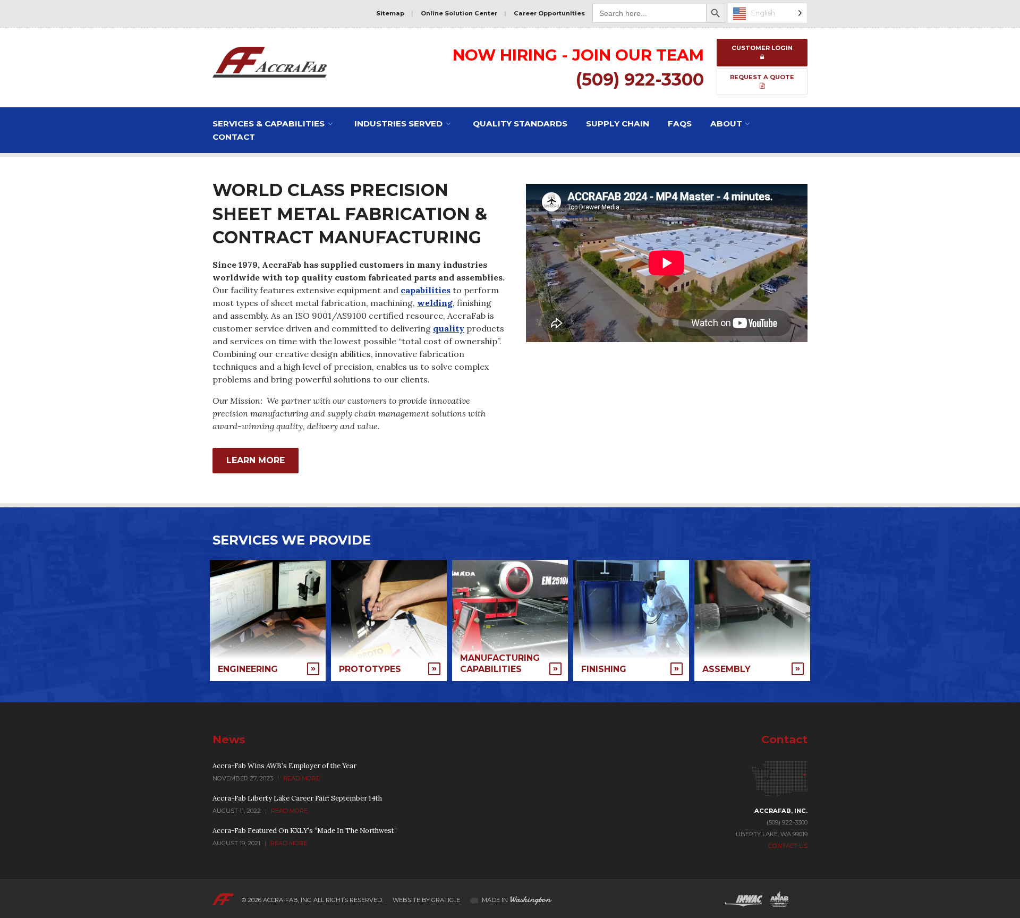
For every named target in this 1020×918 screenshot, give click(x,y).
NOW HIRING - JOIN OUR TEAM (578, 54)
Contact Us (788, 845)
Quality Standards (520, 123)
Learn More (255, 460)
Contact (233, 137)
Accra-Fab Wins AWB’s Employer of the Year (284, 765)
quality (448, 328)
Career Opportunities (549, 13)
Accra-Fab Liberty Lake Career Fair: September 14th (297, 798)
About (726, 123)
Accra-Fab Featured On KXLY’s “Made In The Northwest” (304, 830)
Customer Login (762, 48)
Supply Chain (617, 123)
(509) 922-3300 (640, 79)
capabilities (425, 290)
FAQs (680, 123)
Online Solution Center (459, 13)
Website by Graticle (426, 900)
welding (435, 303)
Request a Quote (762, 77)
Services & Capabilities (268, 123)
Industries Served (398, 123)
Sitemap (390, 13)
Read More (301, 778)
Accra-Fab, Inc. (287, 900)
